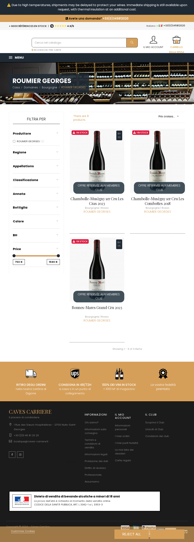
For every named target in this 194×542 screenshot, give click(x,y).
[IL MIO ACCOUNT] (153, 38)
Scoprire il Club (154, 422)
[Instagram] (20, 455)
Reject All (131, 534)
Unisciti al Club (154, 429)
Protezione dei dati (96, 461)
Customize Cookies (23, 531)
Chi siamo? (92, 422)
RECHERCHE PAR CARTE (47, 50)
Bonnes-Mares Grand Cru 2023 (97, 307)
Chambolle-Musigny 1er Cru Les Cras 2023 (96, 201)
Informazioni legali (96, 454)
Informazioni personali (122, 427)
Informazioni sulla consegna (95, 431)
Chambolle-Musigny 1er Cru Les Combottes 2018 (157, 201)
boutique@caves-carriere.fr (31, 441)
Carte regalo (123, 460)
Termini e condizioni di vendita (92, 443)
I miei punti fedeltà (126, 443)
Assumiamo (92, 481)
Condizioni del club (157, 436)
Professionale (93, 475)
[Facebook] (12, 455)
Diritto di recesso (95, 468)
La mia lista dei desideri (124, 451)
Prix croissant (169, 116)
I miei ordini (122, 436)
